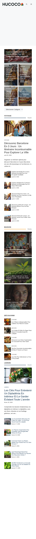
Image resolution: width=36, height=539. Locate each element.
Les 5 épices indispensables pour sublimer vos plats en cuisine (21, 322)
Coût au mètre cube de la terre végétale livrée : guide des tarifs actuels (17, 278)
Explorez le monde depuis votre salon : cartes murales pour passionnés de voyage (17, 251)
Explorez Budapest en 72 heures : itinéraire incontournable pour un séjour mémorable (25, 75)
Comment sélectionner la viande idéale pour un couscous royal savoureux (17, 54)
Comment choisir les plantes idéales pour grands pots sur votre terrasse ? (21, 442)
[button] (26, 4)
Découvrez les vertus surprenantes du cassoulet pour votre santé (22, 340)
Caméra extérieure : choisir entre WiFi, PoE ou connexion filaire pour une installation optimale (17, 304)
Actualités (24, 91)
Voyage (8, 66)
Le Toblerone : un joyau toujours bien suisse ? (25, 97)
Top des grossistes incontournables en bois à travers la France (22, 349)
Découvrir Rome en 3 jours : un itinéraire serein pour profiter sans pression (21, 217)
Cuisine (14, 319)
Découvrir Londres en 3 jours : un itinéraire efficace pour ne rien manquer (21, 206)
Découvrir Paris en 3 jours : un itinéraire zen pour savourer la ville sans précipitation (11, 96)
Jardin (6, 387)
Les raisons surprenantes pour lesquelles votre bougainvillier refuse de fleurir (20, 431)
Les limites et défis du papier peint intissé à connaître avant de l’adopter (21, 332)
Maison (8, 247)
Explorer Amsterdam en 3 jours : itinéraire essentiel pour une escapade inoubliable (11, 74)
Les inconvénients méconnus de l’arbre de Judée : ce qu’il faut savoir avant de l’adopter (21, 420)
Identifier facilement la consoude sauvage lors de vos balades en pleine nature (21, 464)
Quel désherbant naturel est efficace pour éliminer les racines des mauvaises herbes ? (21, 453)
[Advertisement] (18, 27)
